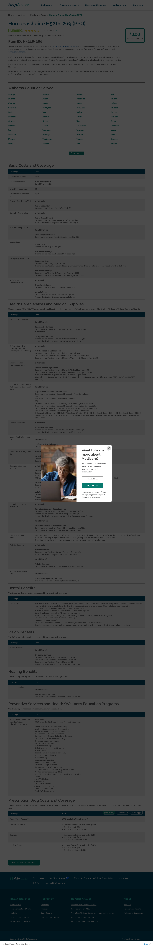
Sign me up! (92, 485)
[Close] (109, 448)
